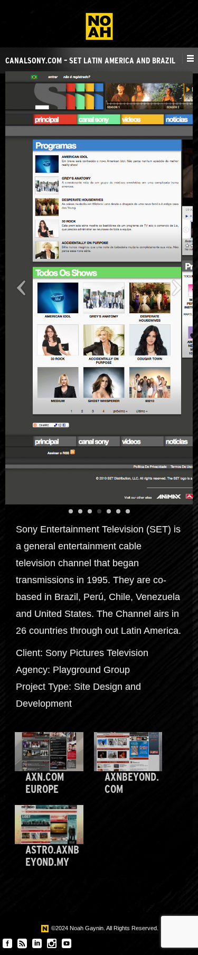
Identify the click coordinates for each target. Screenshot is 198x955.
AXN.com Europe (44, 783)
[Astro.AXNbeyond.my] (49, 824)
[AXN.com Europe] (49, 751)
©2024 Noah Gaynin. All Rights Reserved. (104, 928)
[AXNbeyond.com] (128, 751)
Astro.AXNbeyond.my (52, 856)
